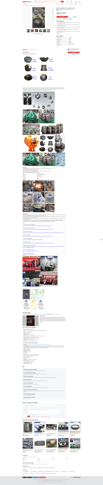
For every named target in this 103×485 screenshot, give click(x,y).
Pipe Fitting (49, 344)
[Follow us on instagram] (76, 477)
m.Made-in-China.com (53, 480)
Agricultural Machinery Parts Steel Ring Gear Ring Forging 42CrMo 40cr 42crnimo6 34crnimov (39, 450)
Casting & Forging (38, 5)
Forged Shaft (35, 344)
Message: (26, 409)
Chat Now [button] (75, 16)
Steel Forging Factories (34, 471)
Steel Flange (46, 344)
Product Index (65, 479)
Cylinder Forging (32, 473)
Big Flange (38, 344)
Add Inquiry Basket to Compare (38, 33)
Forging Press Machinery (71, 471)
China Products (39, 479)
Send (28, 416)
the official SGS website (41, 314)
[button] (71, 2)
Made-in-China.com (48, 480)
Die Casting (35, 467)
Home (23, 5)
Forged (43, 344)
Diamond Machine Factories (49, 471)
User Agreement (56, 482)
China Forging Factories (26, 471)
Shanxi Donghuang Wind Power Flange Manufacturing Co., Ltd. (66, 9)
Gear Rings (38, 458)
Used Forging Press (56, 471)
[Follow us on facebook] (74, 477)
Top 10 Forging (37, 473)
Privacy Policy (63, 482)
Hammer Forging (46, 467)
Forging (29, 344)
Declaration (60, 482)
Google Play (29, 477)
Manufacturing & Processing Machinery (30, 5)
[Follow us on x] (75, 477)
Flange (41, 344)
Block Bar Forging (25, 458)
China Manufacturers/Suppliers (45, 479)
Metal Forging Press (25, 473)
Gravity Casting (30, 467)
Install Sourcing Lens (42, 477)
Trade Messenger (35, 477)
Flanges (67, 458)
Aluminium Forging (51, 467)
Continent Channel (61, 479)
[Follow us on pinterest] (78, 477)
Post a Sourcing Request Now (45, 416)
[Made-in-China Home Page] (27, 1)
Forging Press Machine (63, 471)
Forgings (24, 460)
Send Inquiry (62, 16)
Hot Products (35, 479)
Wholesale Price (56, 479)
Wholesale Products (51, 479)
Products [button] (35, 1)
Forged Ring (31, 344)
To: (26, 407)
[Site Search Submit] (62, 1)
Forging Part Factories (41, 471)
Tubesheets (38, 460)
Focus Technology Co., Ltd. (46, 482)
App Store (24, 477)
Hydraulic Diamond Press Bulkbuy (50, 473)
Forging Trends (43, 473)
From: (26, 405)
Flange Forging (40, 467)
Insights (68, 479)
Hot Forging (42, 5)
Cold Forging (24, 467)
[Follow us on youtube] (77, 477)
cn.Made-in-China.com (59, 480)
